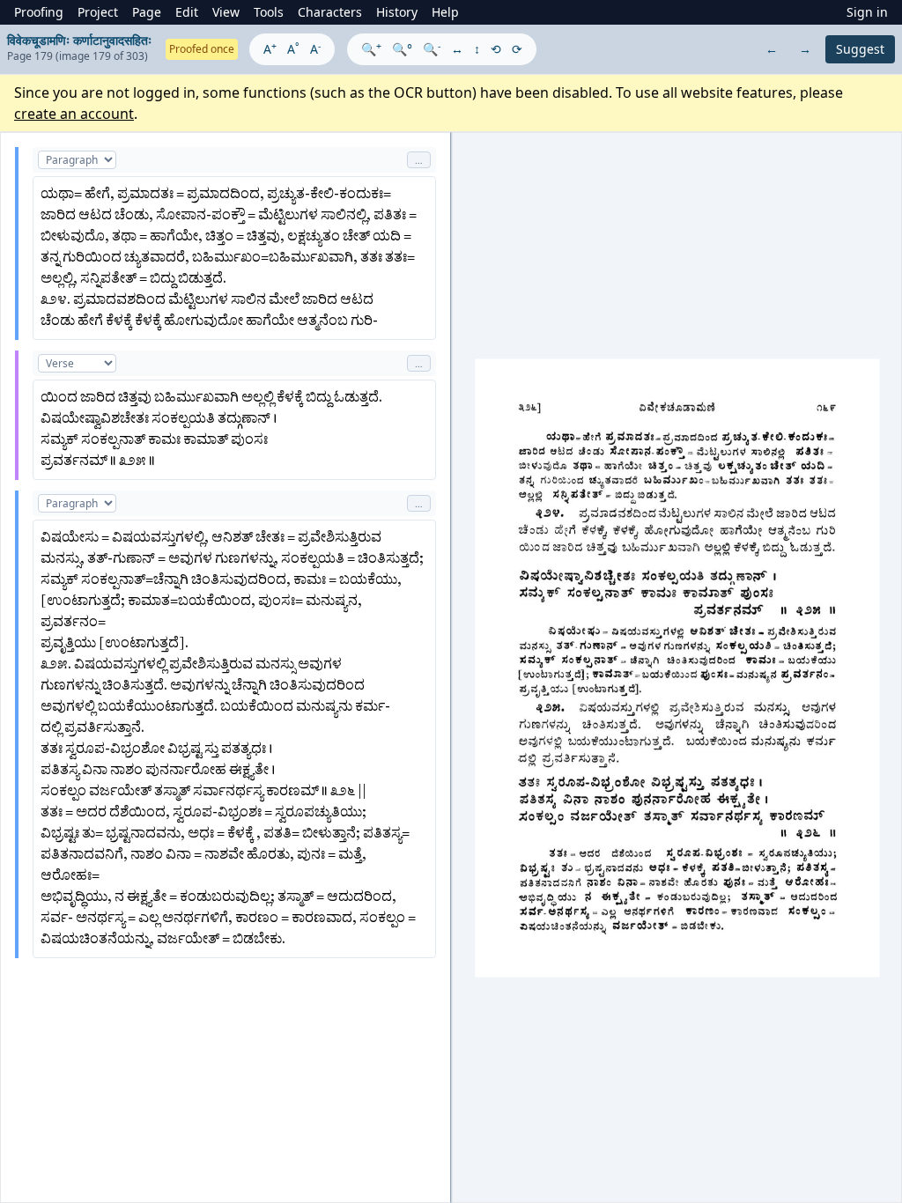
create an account (74, 113)
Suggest (860, 49)
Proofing (38, 12)
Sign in (867, 12)
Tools (269, 12)
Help (445, 12)
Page (146, 12)
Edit (186, 12)
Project (98, 12)
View (226, 12)
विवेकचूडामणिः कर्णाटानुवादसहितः (79, 40)
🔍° (402, 49)
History (397, 12)
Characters (330, 12)
